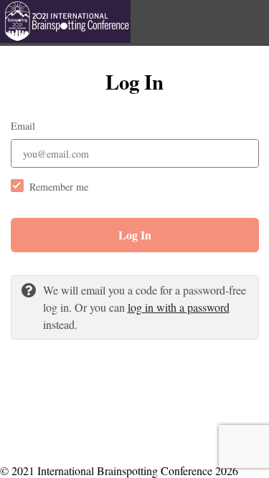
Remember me (58, 186)
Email (23, 126)
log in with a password (179, 307)
